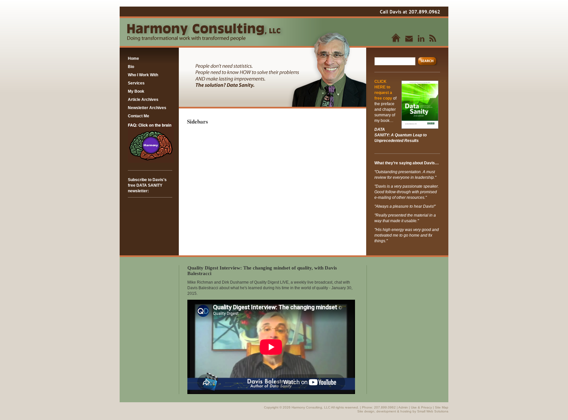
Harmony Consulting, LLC (311, 407)
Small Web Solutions (432, 411)
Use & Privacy (421, 407)
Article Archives (143, 99)
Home (133, 58)
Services (136, 83)
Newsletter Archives (147, 107)
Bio (131, 66)
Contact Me (138, 116)
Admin (403, 407)
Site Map (441, 407)
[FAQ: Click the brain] (151, 161)
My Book (136, 91)
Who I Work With (143, 75)
